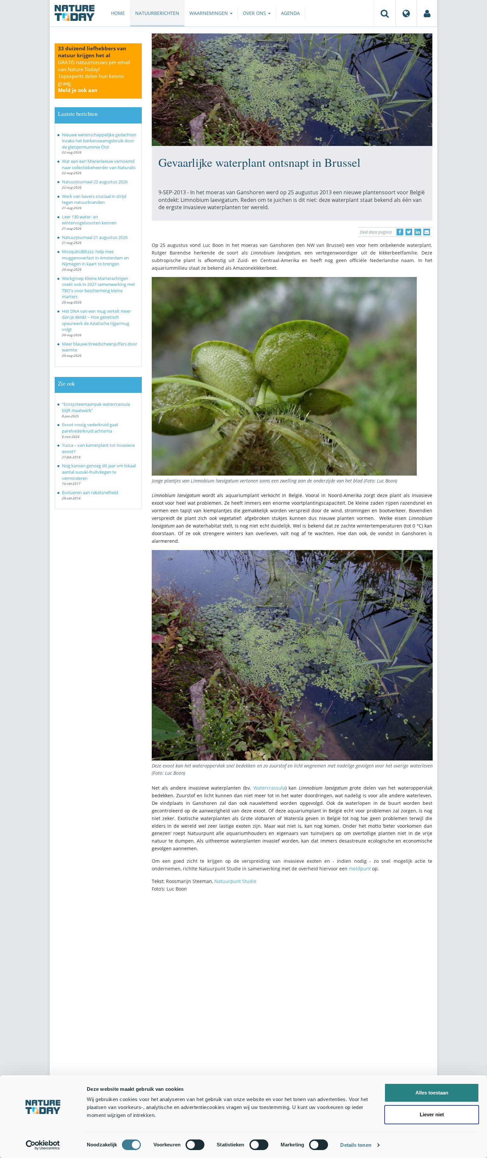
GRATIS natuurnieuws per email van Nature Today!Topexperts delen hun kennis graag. (94, 76)
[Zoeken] (385, 13)
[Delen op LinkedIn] (417, 232)
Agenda (290, 13)
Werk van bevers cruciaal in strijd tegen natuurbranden (94, 199)
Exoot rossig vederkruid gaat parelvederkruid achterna (90, 428)
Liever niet (432, 1114)
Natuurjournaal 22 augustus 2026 (95, 182)
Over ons (255, 13)
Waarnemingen (209, 13)
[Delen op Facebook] (400, 232)
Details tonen (355, 1145)
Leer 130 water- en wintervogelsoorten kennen (89, 220)
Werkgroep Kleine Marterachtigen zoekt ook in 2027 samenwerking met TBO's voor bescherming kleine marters (98, 287)
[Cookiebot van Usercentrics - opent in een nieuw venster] (43, 1145)
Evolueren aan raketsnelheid (90, 492)
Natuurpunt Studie (235, 881)
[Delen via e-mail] (426, 232)
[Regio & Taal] (406, 13)
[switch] (195, 1144)
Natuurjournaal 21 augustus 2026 (95, 237)
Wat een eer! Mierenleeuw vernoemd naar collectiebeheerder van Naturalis (98, 164)
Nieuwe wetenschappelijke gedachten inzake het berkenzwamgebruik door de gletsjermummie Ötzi (99, 141)
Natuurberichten (157, 13)
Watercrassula (269, 788)
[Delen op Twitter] (409, 232)
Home (118, 13)
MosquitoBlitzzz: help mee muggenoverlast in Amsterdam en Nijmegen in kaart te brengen (95, 258)
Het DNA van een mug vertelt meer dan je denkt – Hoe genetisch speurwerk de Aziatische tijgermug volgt (96, 320)
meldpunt (360, 868)
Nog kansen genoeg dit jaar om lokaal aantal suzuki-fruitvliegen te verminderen (99, 472)
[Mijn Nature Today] (427, 13)
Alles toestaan (431, 1092)
